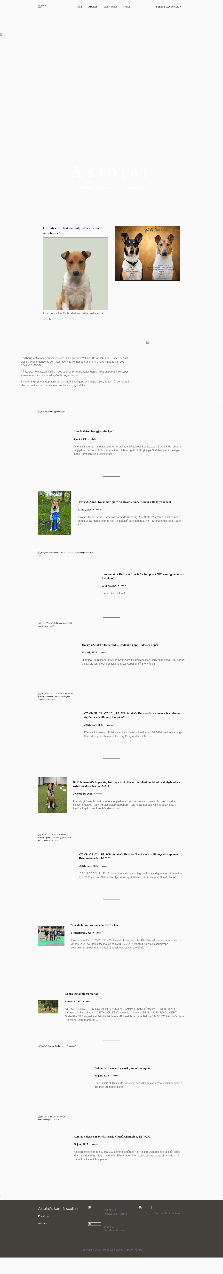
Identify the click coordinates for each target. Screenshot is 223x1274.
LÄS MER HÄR (53, 318)
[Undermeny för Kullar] (131, 7)
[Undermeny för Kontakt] (48, 1216)
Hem (79, 6)
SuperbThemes (134, 1250)
